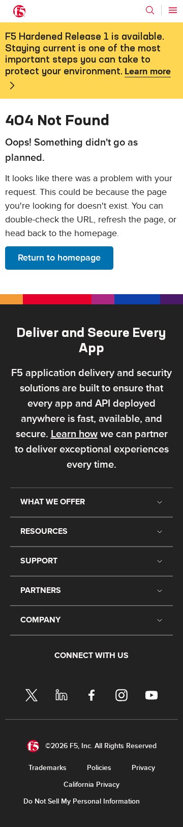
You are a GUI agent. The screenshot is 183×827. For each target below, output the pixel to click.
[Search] (150, 10)
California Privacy (91, 784)
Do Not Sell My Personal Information (81, 801)
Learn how (74, 434)
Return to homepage (59, 257)
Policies (99, 767)
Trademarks (47, 767)
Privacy (143, 767)
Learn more (148, 71)
